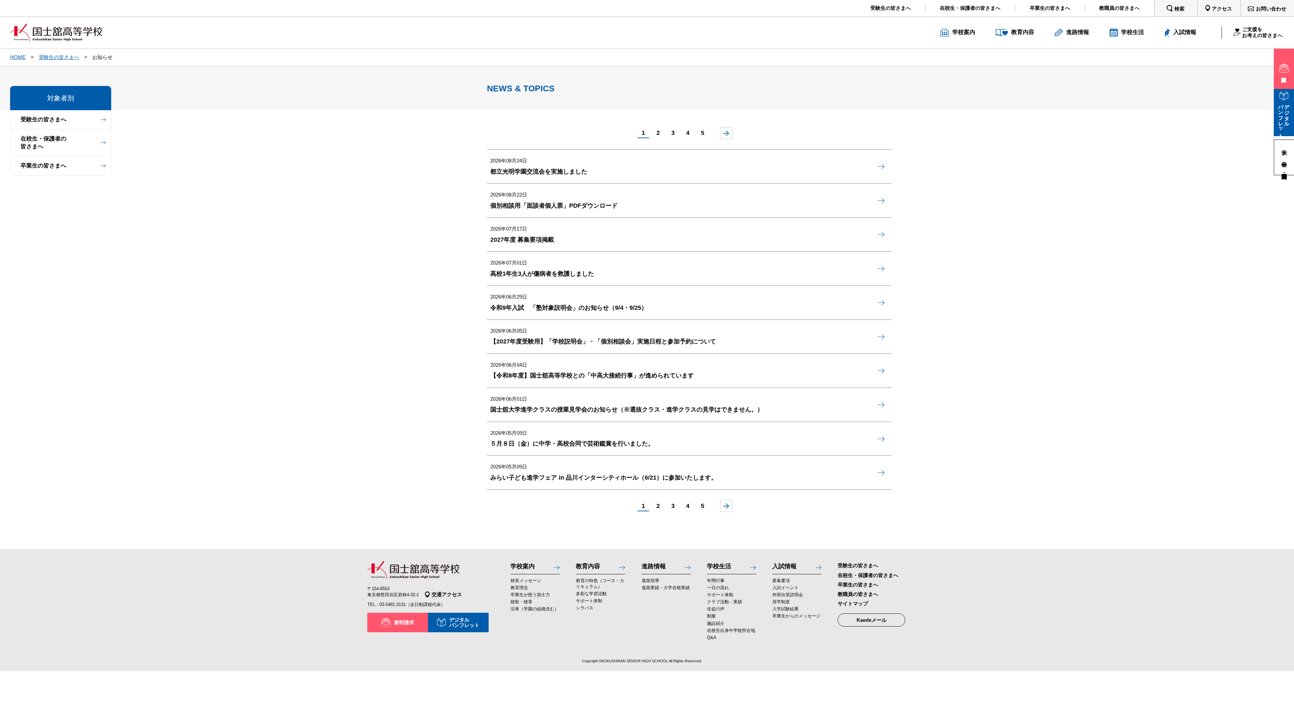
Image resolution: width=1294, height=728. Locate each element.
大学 (1284, 145)
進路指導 (650, 580)
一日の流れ (718, 587)
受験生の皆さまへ (59, 57)
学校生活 (719, 566)
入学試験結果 (785, 608)
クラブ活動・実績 (724, 601)
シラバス (584, 607)
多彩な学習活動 (591, 593)
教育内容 (588, 566)
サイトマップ (853, 603)
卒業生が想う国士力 (530, 594)
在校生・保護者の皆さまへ (43, 142)
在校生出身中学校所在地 (731, 630)
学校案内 (523, 566)
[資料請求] (1284, 69)
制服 (711, 615)
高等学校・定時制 (1284, 169)
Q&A (711, 637)
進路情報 (654, 566)
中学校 (1284, 157)
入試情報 (784, 566)
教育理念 (519, 587)
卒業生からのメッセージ (796, 615)
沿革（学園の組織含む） (535, 608)
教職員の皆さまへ (858, 594)
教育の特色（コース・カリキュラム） (600, 583)
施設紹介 (716, 623)
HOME (18, 57)
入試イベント (785, 587)
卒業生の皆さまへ (43, 165)
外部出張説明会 (787, 594)
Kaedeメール (872, 620)
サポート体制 (589, 600)
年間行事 (716, 580)
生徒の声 (716, 608)
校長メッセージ (526, 580)
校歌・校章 (521, 601)
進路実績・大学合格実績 (666, 587)
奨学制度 (781, 601)
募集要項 (781, 580)
